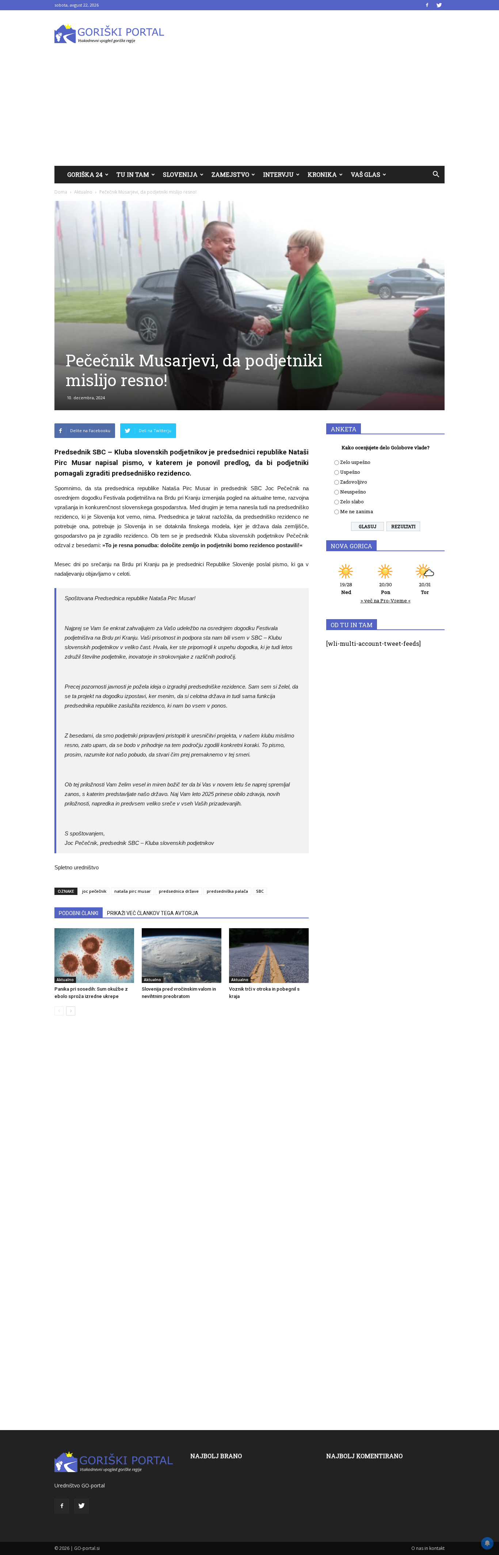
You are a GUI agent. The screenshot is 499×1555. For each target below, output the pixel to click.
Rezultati (403, 526)
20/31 (425, 588)
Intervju (278, 174)
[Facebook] (427, 5)
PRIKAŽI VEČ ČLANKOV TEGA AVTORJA (152, 913)
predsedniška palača (227, 891)
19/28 (346, 588)
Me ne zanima (356, 511)
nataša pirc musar (132, 891)
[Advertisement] (249, 111)
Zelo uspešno (355, 462)
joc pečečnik (94, 891)
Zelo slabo (352, 501)
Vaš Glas (365, 174)
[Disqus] (181, 1132)
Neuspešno (353, 491)
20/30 (385, 588)
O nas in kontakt (428, 1548)
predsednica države (179, 891)
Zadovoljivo (353, 482)
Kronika (322, 174)
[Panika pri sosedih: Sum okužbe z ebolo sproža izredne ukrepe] (94, 955)
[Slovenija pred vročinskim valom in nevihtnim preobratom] (181, 955)
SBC (260, 891)
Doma (60, 192)
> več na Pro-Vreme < (386, 600)
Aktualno (83, 192)
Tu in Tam (133, 174)
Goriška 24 (85, 174)
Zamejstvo (230, 174)
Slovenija (180, 174)
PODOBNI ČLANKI (78, 913)
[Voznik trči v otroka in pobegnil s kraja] (269, 955)
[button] (436, 174)
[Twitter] (439, 5)
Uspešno (350, 472)
